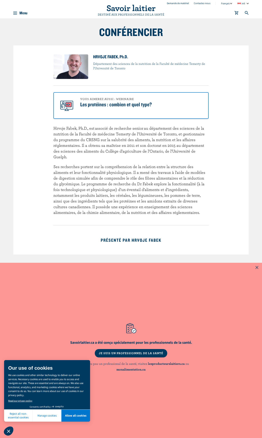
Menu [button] (23, 13)
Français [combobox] (225, 3)
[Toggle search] (247, 13)
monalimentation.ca (131, 369)
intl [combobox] (243, 3)
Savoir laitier (131, 8)
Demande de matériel (178, 3)
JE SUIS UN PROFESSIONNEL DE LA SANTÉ (131, 353)
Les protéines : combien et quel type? (116, 104)
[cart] (237, 13)
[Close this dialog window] (257, 268)
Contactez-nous (202, 3)
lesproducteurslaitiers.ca (166, 363)
